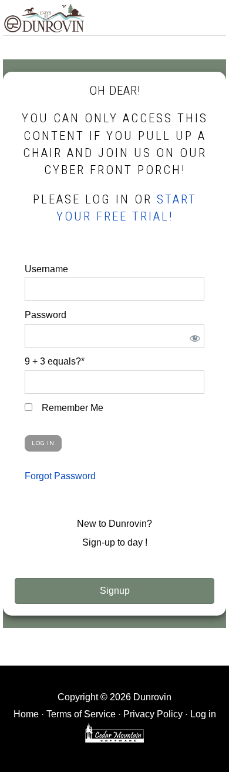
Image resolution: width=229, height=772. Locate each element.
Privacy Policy (153, 714)
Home (26, 714)
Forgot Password (60, 476)
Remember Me (71, 408)
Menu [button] (213, 15)
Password (45, 315)
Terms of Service (81, 714)
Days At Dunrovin (44, 17)
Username (46, 269)
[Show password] (193, 335)
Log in (203, 714)
